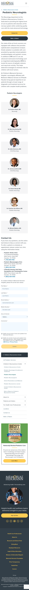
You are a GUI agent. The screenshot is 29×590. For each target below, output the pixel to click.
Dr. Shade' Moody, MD (14, 188)
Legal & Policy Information (14, 551)
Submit (14, 346)
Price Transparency (14, 562)
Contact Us (14, 33)
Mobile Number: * (5, 307)
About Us (14, 537)
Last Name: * (4, 293)
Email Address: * (5, 300)
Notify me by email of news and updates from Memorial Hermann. (15, 334)
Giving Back (14, 544)
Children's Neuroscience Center (10, 9)
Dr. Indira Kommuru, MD (14, 149)
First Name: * (4, 286)
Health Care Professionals (15, 533)
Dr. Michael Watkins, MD (14, 228)
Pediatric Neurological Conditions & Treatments (13, 370)
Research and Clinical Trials (14, 540)
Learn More (14, 461)
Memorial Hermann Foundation (14, 558)
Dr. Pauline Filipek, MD (14, 109)
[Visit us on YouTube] (14, 521)
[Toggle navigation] (26, 3)
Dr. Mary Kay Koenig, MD (14, 129)
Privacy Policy (13, 342)
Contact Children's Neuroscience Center (12, 387)
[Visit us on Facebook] (11, 521)
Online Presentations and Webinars (13, 381)
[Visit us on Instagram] (21, 521)
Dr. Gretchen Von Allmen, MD (14, 208)
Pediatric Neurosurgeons (10, 377)
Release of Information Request (14, 555)
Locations (6, 409)
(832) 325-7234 (10, 267)
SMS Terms (6, 342)
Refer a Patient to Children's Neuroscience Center (11, 392)
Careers (14, 569)
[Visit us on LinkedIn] (7, 521)
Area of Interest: (5, 314)
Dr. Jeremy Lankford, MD (14, 169)
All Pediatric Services (9, 360)
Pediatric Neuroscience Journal (12, 384)
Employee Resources (14, 548)
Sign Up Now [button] (14, 515)
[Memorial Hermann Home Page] (7, 3)
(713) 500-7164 (10, 260)
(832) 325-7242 (10, 276)
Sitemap (14, 575)
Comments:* (4, 321)
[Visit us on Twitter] (18, 521)
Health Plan (14, 565)
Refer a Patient (15, 38)
